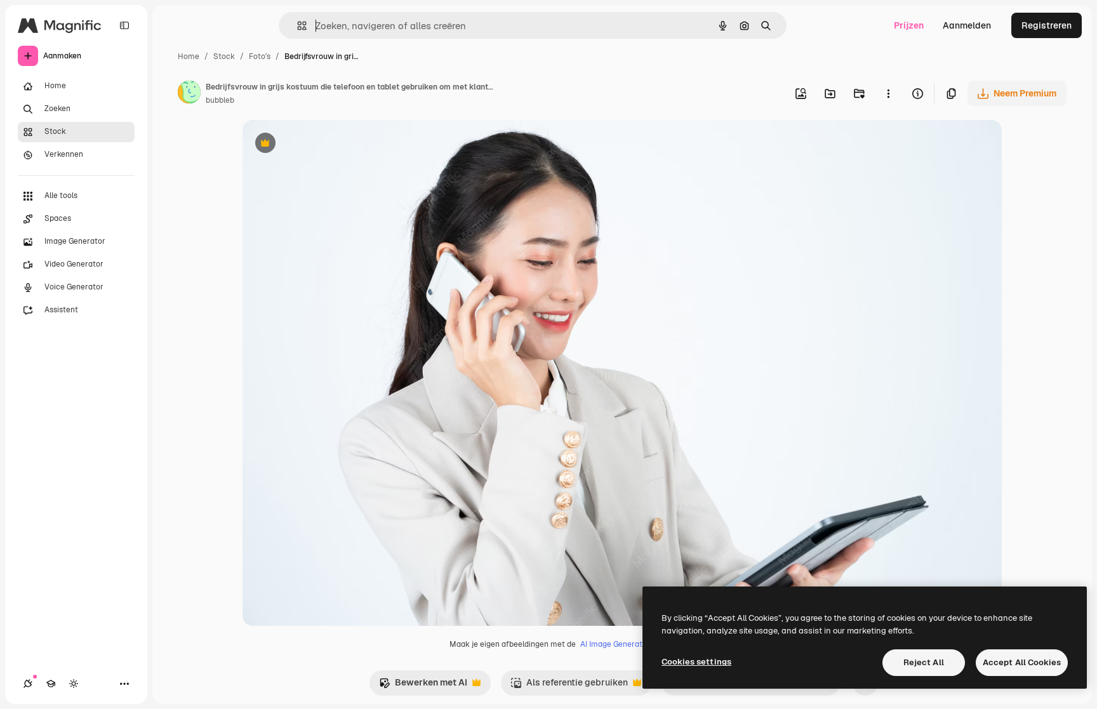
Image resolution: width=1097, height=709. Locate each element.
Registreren (1046, 25)
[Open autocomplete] (296, 25)
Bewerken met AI (423, 686)
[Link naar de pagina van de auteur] (189, 94)
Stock (224, 56)
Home (188, 56)
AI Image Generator (615, 644)
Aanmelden (967, 25)
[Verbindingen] (28, 683)
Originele (326, 144)
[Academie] (51, 683)
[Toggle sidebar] (124, 25)
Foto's (259, 56)
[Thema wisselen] (73, 683)
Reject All (923, 662)
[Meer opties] (888, 93)
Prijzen (909, 25)
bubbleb (220, 100)
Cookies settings (696, 661)
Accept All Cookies (1022, 662)
